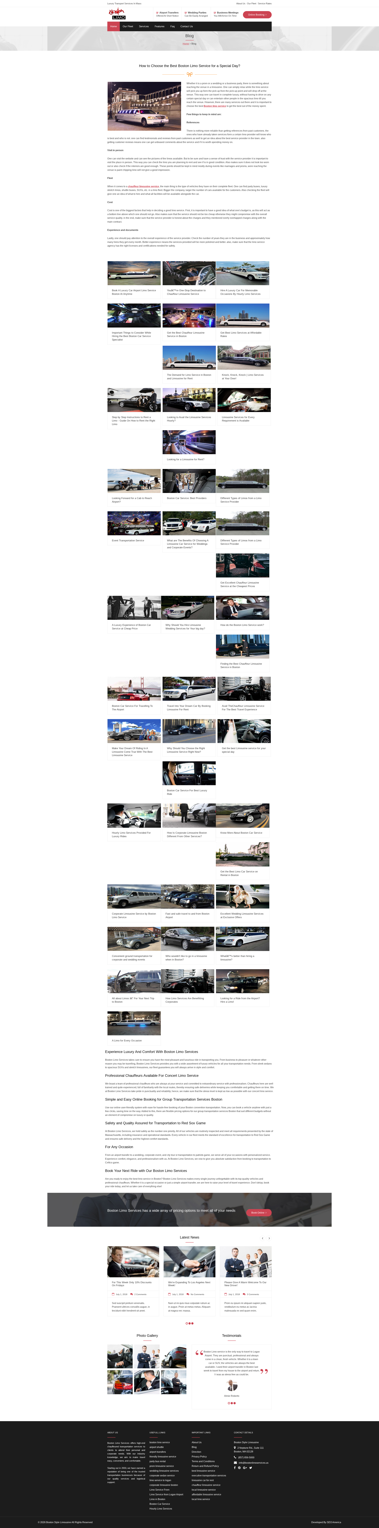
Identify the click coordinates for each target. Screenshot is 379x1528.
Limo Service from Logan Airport (166, 1494)
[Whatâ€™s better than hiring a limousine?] (242, 950)
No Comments (197, 1294)
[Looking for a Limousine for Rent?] (189, 453)
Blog (194, 1447)
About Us (240, 3)
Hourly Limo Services (161, 1508)
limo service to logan (160, 1480)
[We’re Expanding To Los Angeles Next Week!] (189, 1261)
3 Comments (253, 1294)
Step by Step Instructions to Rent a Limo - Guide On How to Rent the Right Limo (133, 421)
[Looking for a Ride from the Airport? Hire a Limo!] (242, 992)
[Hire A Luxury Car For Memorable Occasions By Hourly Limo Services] (242, 284)
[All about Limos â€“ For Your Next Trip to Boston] (134, 992)
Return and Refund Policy (205, 1466)
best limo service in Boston (147, 1179)
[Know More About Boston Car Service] (242, 827)
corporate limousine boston (164, 1485)
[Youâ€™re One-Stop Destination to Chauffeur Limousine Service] (189, 284)
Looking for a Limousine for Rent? (185, 459)
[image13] (173, 1367)
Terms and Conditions (203, 1461)
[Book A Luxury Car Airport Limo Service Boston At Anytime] (134, 284)
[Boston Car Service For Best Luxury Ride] (189, 784)
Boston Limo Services (147, 1063)
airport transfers (158, 1452)
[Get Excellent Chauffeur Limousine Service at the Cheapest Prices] (242, 577)
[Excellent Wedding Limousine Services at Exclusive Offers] (242, 908)
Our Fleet (251, 3)
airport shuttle (157, 1447)
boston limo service (160, 1442)
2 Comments (140, 1294)
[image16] (173, 1393)
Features (159, 26)
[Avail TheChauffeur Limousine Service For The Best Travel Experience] (244, 700)
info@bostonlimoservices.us (253, 1463)
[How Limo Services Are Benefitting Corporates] (188, 992)
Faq (172, 26)
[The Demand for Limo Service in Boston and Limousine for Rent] (189, 369)
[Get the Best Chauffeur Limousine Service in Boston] (189, 327)
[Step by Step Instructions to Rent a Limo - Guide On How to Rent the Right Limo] (134, 411)
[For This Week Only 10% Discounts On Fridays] (133, 1261)
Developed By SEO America (326, 1522)
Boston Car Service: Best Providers (187, 498)
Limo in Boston (157, 1499)
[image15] (146, 1393)
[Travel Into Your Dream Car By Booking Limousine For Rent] (189, 700)
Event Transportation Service (128, 540)
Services (144, 26)
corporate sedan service (162, 1475)
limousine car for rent (203, 1480)
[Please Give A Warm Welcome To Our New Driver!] (246, 1261)
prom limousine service (162, 1466)
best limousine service (203, 1471)
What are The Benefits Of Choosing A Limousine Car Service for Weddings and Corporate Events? (187, 544)
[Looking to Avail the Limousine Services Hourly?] (189, 411)
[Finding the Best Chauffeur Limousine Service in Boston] (242, 658)
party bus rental (158, 1461)
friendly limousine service (163, 1456)
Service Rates (265, 3)
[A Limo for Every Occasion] (134, 1034)
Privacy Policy (199, 1456)
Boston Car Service (160, 1504)
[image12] (146, 1367)
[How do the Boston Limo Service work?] (242, 619)
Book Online (257, 1212)
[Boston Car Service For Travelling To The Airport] (134, 700)
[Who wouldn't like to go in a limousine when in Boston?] (188, 950)
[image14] (120, 1393)
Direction (196, 1452)
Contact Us (186, 26)
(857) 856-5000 (246, 1457)
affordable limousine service (206, 1494)
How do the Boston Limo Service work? (242, 625)
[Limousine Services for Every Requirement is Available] (244, 411)
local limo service (201, 1499)
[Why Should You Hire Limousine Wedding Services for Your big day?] (188, 619)
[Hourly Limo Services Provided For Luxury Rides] (134, 827)
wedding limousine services (164, 1471)
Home (113, 26)
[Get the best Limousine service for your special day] (244, 742)
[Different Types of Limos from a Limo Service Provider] (242, 492)
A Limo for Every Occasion (127, 1040)
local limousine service (204, 1489)
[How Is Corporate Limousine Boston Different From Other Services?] (189, 827)
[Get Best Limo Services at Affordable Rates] (242, 327)
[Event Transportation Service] (134, 534)
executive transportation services (209, 1475)
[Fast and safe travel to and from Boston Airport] (188, 908)
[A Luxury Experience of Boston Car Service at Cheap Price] (134, 619)
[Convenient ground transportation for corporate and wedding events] (134, 950)
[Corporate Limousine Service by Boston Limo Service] (134, 908)
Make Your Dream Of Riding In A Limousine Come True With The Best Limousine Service (132, 752)
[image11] (120, 1367)
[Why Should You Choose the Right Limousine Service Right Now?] (189, 742)
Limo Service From (159, 1489)
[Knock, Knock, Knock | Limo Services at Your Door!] (244, 369)
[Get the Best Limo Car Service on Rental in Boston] (242, 865)
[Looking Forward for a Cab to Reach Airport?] (134, 492)
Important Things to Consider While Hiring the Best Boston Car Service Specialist (131, 336)
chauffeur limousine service (206, 1485)
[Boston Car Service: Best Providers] (189, 492)
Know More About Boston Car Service (241, 832)
